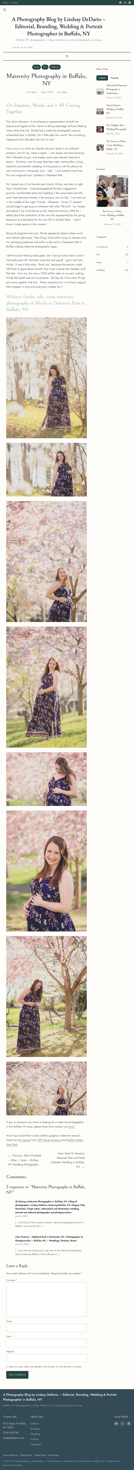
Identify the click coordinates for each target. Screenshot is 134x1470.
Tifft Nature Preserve (49, 1140)
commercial (101, 246)
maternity (55, 67)
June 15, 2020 (22, 1244)
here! (71, 1126)
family (36, 67)
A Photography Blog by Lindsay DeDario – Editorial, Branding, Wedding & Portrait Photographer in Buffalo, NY (59, 26)
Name (9, 1321)
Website (10, 1351)
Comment (11, 1280)
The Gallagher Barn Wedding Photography (116, 127)
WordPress (18, 1465)
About (5, 2)
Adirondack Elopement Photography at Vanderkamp (116, 89)
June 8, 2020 (21, 1216)
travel (98, 262)
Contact (15, 2)
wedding (100, 270)
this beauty (24, 1140)
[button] (125, 178)
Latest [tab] (102, 78)
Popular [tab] (115, 78)
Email (8, 1336)
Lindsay (63, 92)
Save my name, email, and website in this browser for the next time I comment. (45, 1366)
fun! (45, 67)
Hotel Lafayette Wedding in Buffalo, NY (115, 109)
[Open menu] (67, 56)
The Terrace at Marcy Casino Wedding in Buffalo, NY (116, 145)
